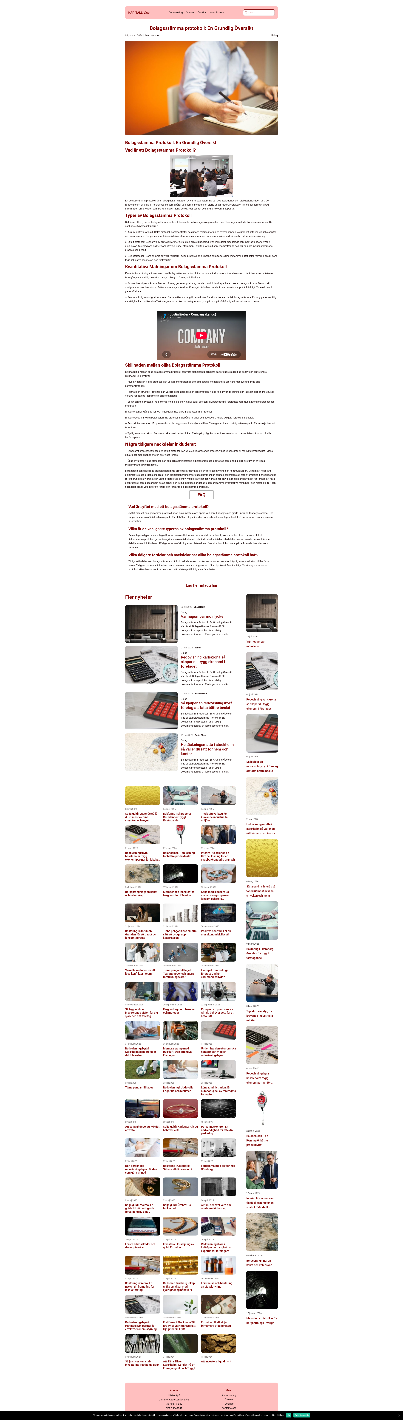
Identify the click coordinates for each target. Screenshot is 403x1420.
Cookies (202, 12)
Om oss (190, 12)
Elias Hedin (199, 607)
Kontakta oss (217, 12)
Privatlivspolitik (302, 1415)
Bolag (274, 35)
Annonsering (176, 12)
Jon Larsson (152, 35)
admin (198, 647)
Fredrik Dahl (201, 693)
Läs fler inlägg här (201, 585)
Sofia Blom (200, 735)
